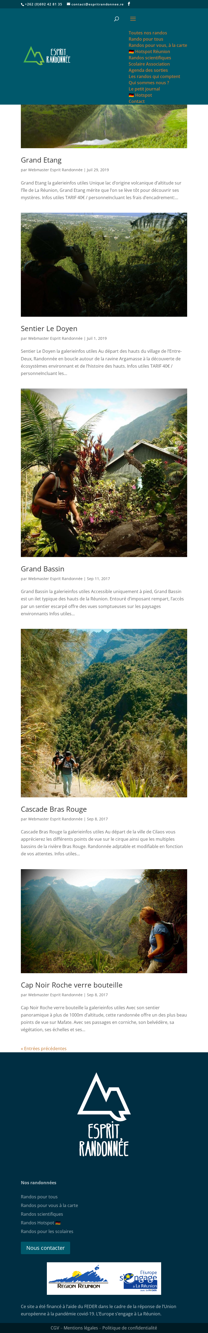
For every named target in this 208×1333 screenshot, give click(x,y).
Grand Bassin (42, 569)
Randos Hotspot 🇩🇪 (41, 1223)
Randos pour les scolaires (47, 1231)
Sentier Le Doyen (49, 328)
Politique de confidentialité (129, 1328)
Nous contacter (45, 1247)
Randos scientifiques (42, 1214)
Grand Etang (41, 160)
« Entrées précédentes (44, 1048)
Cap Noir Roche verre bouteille (72, 985)
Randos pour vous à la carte (49, 1205)
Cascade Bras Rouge (54, 809)
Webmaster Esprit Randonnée (55, 169)
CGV (55, 1328)
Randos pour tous (39, 1197)
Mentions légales (81, 1328)
